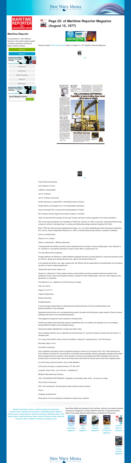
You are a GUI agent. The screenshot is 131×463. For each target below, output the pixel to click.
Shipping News (25, 414)
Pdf (52, 45)
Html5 (63, 45)
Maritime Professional (37, 419)
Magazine (22, 54)
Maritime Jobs (52, 419)
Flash (57, 45)
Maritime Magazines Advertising (47, 409)
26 (85, 178)
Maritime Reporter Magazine (118, 428)
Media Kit (22, 79)
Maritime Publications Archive (23, 409)
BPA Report (22, 83)
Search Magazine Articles (18, 96)
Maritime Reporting (39, 414)
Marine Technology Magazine (71, 428)
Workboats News (53, 414)
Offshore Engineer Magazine (95, 428)
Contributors (22, 67)
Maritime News (15, 411)
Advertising (21, 71)
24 (85, 57)
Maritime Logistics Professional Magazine (106, 429)
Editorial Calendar (22, 75)
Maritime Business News (28, 416)
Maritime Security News (30, 411)
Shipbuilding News (48, 411)
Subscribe (22, 49)
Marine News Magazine (83, 428)
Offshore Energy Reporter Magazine (118, 450)
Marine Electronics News (47, 416)
